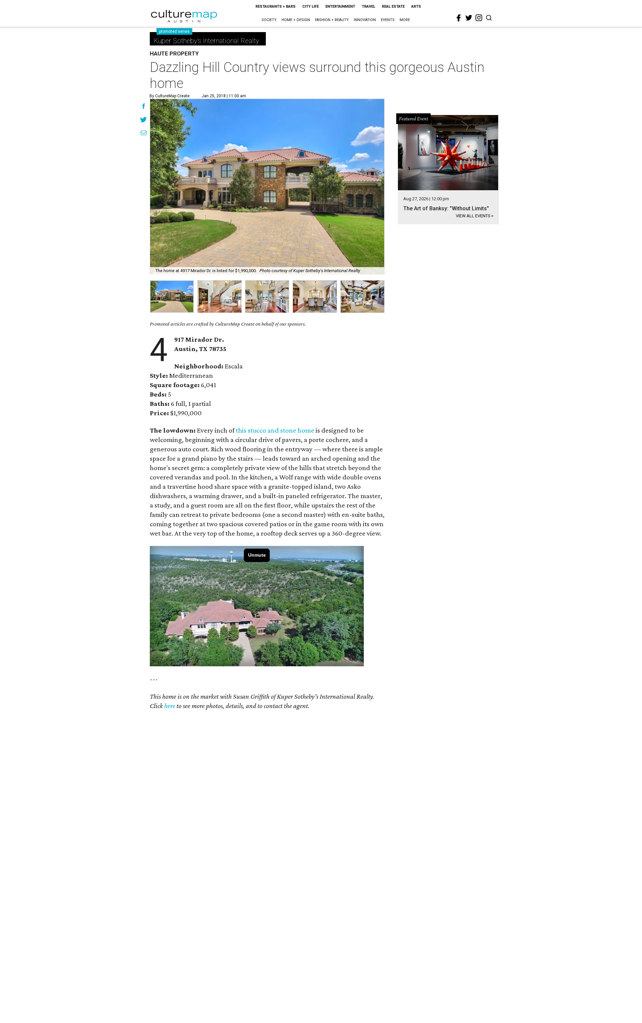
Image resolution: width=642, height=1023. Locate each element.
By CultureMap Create (169, 96)
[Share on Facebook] (143, 107)
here (169, 706)
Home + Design (296, 20)
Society (269, 20)
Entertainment (340, 6)
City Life (310, 6)
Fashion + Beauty (332, 20)
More (405, 20)
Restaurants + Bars (275, 6)
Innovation (365, 20)
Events (388, 20)
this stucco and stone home (275, 430)
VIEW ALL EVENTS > (475, 215)
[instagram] (478, 18)
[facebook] (458, 18)
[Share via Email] (143, 134)
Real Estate (393, 6)
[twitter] (468, 18)
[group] (172, 296)
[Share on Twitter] (143, 120)
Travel (368, 6)
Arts (416, 6)
